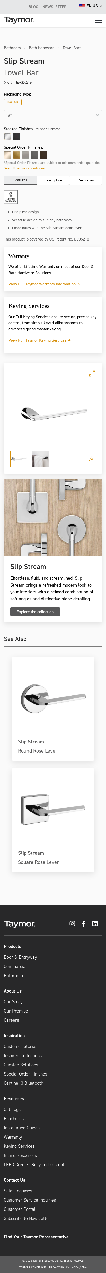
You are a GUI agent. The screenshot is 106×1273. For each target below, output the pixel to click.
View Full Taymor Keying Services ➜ (39, 340)
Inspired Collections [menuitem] (23, 1055)
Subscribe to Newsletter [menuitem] (27, 1218)
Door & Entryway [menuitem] (20, 957)
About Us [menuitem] (13, 991)
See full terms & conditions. (25, 168)
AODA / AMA (79, 1267)
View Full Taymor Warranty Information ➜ (44, 283)
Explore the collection (35, 611)
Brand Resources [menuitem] (20, 1155)
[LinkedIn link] (95, 924)
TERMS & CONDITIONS (32, 1267)
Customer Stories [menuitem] (20, 1046)
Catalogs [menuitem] (12, 1109)
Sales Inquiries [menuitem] (18, 1191)
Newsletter (54, 6)
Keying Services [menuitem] (19, 1146)
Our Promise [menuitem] (16, 1011)
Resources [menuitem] (14, 1098)
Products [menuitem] (12, 946)
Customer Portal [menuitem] (20, 1209)
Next (91, 413)
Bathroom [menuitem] (13, 975)
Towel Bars (72, 47)
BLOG (33, 6)
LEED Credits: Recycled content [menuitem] (34, 1164)
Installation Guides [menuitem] (22, 1128)
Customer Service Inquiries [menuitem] (30, 1200)
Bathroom (12, 47)
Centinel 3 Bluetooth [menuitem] (23, 1083)
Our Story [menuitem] (13, 1002)
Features (20, 180)
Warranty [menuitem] (13, 1137)
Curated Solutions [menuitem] (21, 1065)
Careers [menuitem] (11, 1020)
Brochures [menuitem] (14, 1118)
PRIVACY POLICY (59, 1267)
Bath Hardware (42, 47)
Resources (86, 180)
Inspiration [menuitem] (14, 1035)
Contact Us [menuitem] (14, 1180)
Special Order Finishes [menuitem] (25, 1074)
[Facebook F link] (84, 924)
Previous (14, 413)
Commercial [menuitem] (15, 966)
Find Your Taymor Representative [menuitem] (36, 1237)
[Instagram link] (72, 924)
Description (53, 180)
